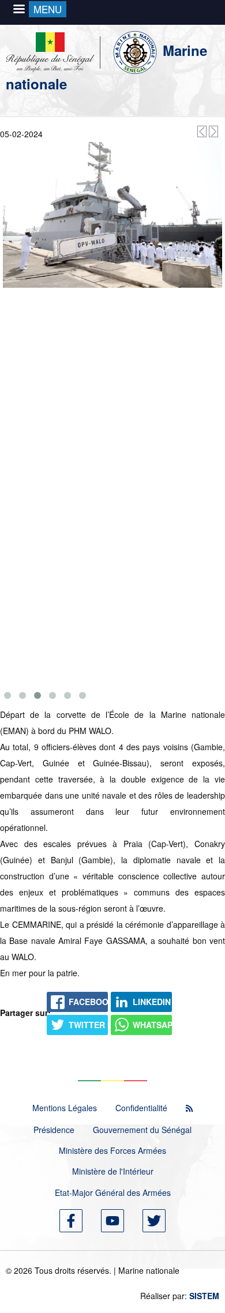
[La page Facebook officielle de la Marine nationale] (71, 1221)
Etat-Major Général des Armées (113, 1192)
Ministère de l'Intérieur (112, 1171)
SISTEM (204, 1295)
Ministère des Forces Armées (112, 1150)
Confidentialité (141, 1107)
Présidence (53, 1129)
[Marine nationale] (84, 50)
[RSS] (189, 1108)
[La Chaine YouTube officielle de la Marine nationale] (112, 1221)
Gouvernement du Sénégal (142, 1129)
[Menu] (18, 10)
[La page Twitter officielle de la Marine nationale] (154, 1221)
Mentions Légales (64, 1107)
